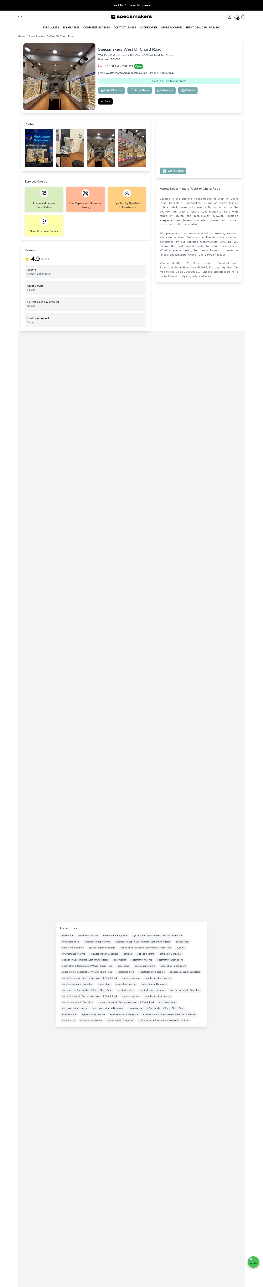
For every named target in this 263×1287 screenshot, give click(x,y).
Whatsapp (166, 90)
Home (21, 36)
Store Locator (37, 36)
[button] (236, 16)
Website (190, 90)
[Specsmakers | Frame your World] (131, 16)
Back (107, 101)
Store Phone (141, 90)
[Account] (229, 16)
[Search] (20, 16)
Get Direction (114, 90)
